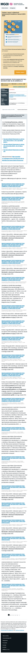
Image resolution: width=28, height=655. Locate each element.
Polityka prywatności (19, 630)
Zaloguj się (12, 8)
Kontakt (4, 645)
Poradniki (5, 642)
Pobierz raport (20, 72)
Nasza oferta (6, 635)
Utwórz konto (5, 8)
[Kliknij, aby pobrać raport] (13, 47)
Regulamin (5, 640)
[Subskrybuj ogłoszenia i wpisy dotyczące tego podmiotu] (26, 86)
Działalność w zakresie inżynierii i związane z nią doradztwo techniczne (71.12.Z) (17, 95)
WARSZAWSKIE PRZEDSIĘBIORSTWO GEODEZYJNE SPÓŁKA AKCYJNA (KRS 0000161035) (13, 429)
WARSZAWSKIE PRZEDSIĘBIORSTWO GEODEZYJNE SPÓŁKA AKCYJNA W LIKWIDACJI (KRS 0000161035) (13, 185)
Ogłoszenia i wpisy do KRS (8, 109)
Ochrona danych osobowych (7, 630)
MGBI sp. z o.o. (6, 649)
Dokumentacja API (7, 638)
